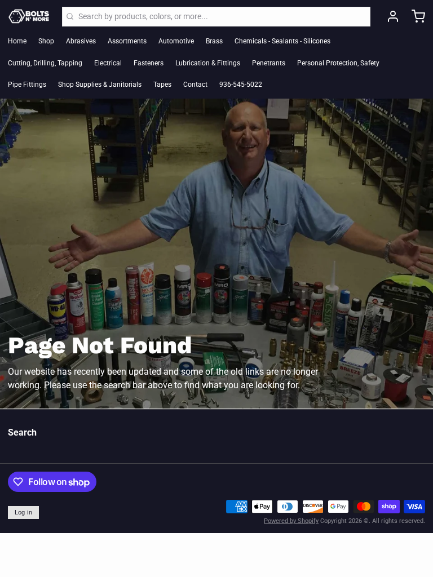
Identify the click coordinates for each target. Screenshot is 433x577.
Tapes (162, 84)
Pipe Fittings (27, 84)
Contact (195, 84)
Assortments (127, 41)
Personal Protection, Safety (338, 63)
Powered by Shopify (291, 521)
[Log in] (389, 16)
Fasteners (149, 63)
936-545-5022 (240, 84)
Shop (46, 41)
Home (17, 41)
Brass (214, 41)
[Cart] (414, 16)
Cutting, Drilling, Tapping (45, 63)
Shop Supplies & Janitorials (100, 84)
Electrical (108, 63)
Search (22, 432)
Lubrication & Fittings (207, 63)
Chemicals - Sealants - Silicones (282, 41)
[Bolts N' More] (29, 16)
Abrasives (81, 41)
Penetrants (268, 63)
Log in (24, 512)
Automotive (176, 41)
